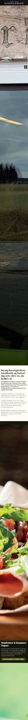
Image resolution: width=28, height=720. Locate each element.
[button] (25, 67)
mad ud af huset (16, 400)
